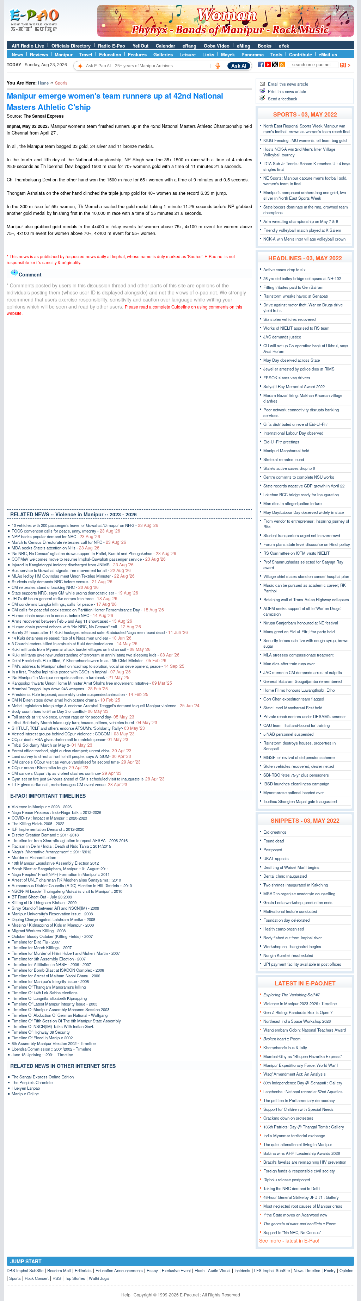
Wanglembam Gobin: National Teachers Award (304, 1030)
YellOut (140, 45)
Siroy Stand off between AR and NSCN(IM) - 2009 (55, 908)
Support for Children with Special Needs (298, 1109)
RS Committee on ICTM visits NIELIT (296, 553)
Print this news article (287, 91)
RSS (57, 1278)
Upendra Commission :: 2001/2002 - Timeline (51, 1049)
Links (208, 54)
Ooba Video (217, 45)
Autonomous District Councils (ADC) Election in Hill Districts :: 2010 (72, 885)
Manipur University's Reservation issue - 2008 (52, 913)
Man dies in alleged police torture (292, 503)
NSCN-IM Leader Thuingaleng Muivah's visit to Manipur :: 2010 (67, 891)
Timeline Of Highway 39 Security (41, 1032)
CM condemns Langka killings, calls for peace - (64, 604)
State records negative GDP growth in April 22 (303, 485)
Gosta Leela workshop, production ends (297, 902)
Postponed (272, 849)
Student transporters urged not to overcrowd (301, 535)
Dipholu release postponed (286, 1179)
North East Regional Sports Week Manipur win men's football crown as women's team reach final (306, 128)
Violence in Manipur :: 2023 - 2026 (42, 806)
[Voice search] (218, 65)
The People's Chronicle (32, 1082)
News (17, 54)
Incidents (242, 1270)
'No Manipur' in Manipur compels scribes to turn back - (70, 677)
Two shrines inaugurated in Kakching (295, 885)
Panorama (252, 54)
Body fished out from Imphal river (292, 937)
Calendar (165, 45)
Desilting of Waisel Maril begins (291, 867)
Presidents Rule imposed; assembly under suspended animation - (80, 694)
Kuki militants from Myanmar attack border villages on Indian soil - (81, 649)
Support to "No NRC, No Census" (292, 1232)
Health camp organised (283, 929)
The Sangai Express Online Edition (43, 1076)
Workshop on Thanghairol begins (292, 946)
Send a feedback (282, 98)
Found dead (273, 841)
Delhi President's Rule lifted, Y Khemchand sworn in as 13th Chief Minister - (89, 660)
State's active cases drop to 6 (289, 468)
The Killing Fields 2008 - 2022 (38, 823)
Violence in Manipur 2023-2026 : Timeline (300, 1003)
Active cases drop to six (284, 269)
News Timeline (307, 1270)
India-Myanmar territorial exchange (294, 1135)
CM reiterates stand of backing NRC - (55, 587)
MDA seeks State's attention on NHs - (55, 547)
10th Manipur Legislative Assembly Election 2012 (55, 863)
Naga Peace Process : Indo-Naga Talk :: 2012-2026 (56, 812)
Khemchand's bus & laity (285, 1047)
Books (264, 45)
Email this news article (288, 84)
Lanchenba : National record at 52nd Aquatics (303, 1091)
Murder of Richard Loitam (34, 857)
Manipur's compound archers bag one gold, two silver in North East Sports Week (304, 195)
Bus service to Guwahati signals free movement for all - (71, 570)
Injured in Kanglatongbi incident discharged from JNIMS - (73, 564)
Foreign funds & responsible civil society (299, 1171)
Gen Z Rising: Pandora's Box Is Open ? (297, 1012)
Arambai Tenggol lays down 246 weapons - (60, 688)
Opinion (346, 1270)
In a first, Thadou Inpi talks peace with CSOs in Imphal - (71, 671)
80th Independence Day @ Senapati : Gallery (302, 1082)
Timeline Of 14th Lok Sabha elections (45, 992)
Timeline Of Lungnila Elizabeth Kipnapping (49, 998)
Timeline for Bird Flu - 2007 (36, 942)
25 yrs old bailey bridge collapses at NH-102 (302, 278)
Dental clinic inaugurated (285, 876)
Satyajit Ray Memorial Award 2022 (294, 386)
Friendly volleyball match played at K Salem (302, 230)
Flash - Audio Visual (213, 1270)
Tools (276, 54)
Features (137, 54)
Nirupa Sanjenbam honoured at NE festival (300, 622)
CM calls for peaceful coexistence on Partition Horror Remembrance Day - (88, 609)
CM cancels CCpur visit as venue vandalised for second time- (76, 762)
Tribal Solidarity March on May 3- (52, 745)
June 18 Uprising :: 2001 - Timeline (42, 1054)
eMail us (328, 54)
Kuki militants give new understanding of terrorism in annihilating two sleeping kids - (95, 655)
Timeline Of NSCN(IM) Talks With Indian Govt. (53, 1026)
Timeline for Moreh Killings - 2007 (42, 947)
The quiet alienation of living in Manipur (297, 1144)
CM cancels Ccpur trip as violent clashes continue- (67, 773)
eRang (189, 45)
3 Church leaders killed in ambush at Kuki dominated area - (74, 643)
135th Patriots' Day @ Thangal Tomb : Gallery (303, 1126)
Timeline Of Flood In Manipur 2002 (42, 1037)
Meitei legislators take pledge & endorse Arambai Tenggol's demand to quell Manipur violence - (106, 705)
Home (43, 83)
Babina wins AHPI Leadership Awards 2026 (301, 1153)
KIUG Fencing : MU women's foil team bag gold (305, 140)
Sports (15, 1278)
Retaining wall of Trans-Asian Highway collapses (306, 599)
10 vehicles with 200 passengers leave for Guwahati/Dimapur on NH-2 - (85, 525)
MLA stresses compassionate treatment (298, 655)
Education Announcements (119, 1270)
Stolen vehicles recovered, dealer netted (298, 766)
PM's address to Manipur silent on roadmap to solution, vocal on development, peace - (98, 666)
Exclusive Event (176, 1270)
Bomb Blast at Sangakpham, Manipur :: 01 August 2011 (60, 868)
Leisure (187, 54)
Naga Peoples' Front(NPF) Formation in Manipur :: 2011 (61, 874)
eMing (243, 45)
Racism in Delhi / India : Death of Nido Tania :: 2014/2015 (61, 846)
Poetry (330, 1270)
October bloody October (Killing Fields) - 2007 (52, 936)
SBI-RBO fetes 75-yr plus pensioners (296, 775)
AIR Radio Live (28, 45)
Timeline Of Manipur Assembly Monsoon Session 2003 (60, 1009)
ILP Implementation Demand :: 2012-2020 (48, 829)
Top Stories (75, 1278)
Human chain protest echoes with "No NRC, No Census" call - (76, 626)
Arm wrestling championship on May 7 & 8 (300, 221)
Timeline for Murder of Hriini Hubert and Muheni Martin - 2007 (66, 953)
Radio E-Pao (111, 45)
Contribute (300, 54)
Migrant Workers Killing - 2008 (39, 930)
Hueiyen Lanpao (26, 1088)
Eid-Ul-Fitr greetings (281, 441)
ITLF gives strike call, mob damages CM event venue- (69, 784)
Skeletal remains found (283, 459)
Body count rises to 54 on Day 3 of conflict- (60, 711)
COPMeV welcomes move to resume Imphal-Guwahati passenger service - (89, 559)
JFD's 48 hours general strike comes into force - (64, 598)
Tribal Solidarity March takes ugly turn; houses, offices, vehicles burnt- (84, 722)
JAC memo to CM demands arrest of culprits (302, 672)
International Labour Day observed (293, 433)
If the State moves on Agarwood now (295, 1215)
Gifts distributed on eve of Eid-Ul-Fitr (295, 424)
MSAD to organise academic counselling (299, 893)
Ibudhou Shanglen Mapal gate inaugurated (300, 801)
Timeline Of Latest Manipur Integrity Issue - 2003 (54, 1004)
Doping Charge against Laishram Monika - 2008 (53, 919)
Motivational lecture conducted (290, 911)
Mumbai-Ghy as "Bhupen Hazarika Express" (302, 1056)
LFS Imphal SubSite (272, 1270)
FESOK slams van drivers (286, 377)
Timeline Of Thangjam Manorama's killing (49, 987)
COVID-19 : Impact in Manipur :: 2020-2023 (49, 818)
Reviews (39, 54)
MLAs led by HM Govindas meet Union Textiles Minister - (73, 576)
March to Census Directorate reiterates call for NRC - (69, 542)
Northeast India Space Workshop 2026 (297, 1021)
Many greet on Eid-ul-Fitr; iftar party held (299, 631)
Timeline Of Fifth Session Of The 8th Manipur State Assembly (66, 1020)
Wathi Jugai (99, 1278)
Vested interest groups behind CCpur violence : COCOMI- (73, 733)
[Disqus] (129, 411)
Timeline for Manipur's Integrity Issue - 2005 (50, 981)
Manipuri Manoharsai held (286, 450)
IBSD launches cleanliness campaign (296, 783)
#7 (291, 994)
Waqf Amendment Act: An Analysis (294, 1074)
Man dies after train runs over (289, 663)
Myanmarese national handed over (293, 792)
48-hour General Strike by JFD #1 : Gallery (301, 1197)
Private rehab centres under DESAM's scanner (304, 716)
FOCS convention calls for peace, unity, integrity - (66, 531)
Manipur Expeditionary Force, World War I (300, 1065)
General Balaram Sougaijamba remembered (302, 681)
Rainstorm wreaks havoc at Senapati (295, 296)
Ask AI (238, 66)
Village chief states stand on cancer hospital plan (306, 576)
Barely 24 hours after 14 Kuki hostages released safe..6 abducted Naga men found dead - (100, 632)
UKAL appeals (276, 858)
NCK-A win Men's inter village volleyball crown (304, 239)
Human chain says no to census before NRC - (62, 615)
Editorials (83, 1270)
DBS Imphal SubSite (25, 1270)
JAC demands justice (282, 337)
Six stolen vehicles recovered (289, 319)
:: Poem (282, 1038)
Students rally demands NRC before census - (62, 581)
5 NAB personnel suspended (288, 734)
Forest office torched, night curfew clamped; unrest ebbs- (71, 750)
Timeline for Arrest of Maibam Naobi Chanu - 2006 (56, 975)
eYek (284, 45)
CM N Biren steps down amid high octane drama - (66, 700)
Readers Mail (59, 1270)
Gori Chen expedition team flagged (293, 699)
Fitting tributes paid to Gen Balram (293, 287)
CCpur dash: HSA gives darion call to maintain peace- (70, 739)
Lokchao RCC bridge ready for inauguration (301, 494)
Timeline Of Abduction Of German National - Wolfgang (60, 1015)
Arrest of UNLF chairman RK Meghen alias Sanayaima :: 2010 (66, 880)
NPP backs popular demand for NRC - (56, 536)
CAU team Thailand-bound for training (296, 725)
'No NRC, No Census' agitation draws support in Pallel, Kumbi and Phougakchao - (94, 553)
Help (125, 1294)
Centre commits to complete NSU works (298, 477)
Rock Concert (37, 1278)
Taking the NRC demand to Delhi (291, 1188)
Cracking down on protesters (288, 1118)
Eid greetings (275, 832)
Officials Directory (71, 45)
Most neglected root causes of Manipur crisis (302, 1206)
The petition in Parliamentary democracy (299, 1100)
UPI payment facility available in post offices (302, 964)
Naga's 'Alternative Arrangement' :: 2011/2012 (51, 851)
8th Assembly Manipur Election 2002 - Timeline (54, 1043)
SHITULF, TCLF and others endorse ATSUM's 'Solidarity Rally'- (78, 728)
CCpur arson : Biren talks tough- (50, 767)
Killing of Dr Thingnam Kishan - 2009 (44, 902)
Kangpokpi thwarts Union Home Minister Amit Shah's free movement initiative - (92, 683)
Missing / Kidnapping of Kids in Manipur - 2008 (53, 925)
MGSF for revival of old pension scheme (299, 757)
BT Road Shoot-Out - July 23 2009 (42, 897)
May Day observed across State (291, 360)
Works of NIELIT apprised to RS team (296, 328)
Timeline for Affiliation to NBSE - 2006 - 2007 (51, 964)
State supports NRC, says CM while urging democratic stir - (75, 593)
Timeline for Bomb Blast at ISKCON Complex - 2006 (58, 970)
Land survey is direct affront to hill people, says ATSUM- (71, 756)
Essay (152, 1270)
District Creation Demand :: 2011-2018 (45, 835)
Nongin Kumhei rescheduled (288, 955)
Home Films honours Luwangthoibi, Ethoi (299, 690)
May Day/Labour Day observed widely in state (303, 512)
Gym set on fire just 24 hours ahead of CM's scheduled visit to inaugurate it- (88, 779)
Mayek (228, 54)
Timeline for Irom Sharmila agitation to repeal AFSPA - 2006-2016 (70, 840)
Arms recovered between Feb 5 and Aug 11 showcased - (72, 621)
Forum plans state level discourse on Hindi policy (306, 544)
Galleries (163, 54)
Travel (85, 54)
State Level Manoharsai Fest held (292, 707)
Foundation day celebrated (286, 920)
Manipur (64, 54)
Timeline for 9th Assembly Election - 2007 (49, 958)
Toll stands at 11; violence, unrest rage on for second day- (73, 717)
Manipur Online (25, 1093)
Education (110, 54)
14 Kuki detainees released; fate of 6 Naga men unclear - (71, 638)
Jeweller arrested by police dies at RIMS (299, 369)
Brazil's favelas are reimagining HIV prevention (304, 1162)
